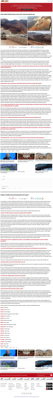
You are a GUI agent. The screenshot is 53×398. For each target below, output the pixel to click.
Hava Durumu (20, 379)
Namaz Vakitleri (7, 379)
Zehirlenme (17, 150)
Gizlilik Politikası (22, 396)
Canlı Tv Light (3, 386)
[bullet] (15, 188)
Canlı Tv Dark (10, 383)
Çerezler (26, 396)
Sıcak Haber (33, 389)
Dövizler (25, 384)
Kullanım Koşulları (33, 396)
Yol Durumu (43, 379)
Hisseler (32, 379)
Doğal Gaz (6, 347)
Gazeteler (14, 379)
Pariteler (37, 379)
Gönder (3, 188)
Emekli (11, 347)
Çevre (6, 150)
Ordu (14, 347)
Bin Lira (2, 347)
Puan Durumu (26, 379)
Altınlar (25, 383)
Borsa (2, 379)
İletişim (19, 396)
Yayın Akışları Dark (11, 384)
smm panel (10, 389)
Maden (9, 150)
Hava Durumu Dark (4, 383)
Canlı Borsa (18, 383)
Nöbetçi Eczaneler (11, 386)
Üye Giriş (38, 383)
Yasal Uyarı (37, 396)
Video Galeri (33, 384)
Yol (16, 347)
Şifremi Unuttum (39, 386)
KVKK (29, 396)
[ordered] (14, 188)
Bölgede (2, 150)
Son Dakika (10, 387)
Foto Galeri (32, 383)
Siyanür (13, 150)
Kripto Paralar (49, 379)
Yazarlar (32, 386)
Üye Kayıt (38, 384)
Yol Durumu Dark (3, 384)
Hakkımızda (15, 396)
